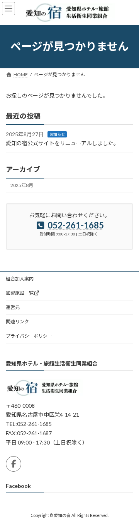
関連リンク (17, 321)
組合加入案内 (20, 279)
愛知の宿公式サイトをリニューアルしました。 (62, 143)
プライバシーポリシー (29, 336)
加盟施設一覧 (20, 293)
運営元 (13, 307)
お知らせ (57, 134)
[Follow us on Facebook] (13, 464)
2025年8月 (21, 185)
